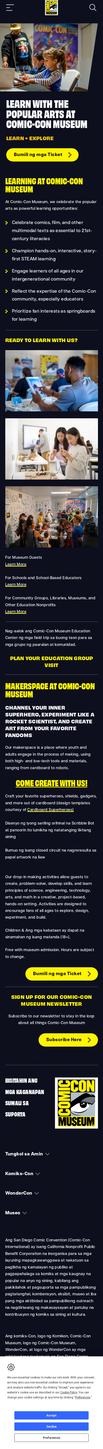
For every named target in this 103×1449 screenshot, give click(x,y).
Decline (51, 1426)
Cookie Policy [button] (68, 1392)
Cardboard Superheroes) (50, 810)
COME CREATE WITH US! (51, 782)
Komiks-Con (19, 1174)
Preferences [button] (82, 1397)
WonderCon (18, 1193)
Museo (12, 1213)
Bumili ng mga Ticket (38, 155)
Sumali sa (17, 1102)
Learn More (16, 565)
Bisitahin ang (21, 1080)
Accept (51, 1415)
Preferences (51, 1437)
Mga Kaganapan (24, 1091)
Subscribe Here (64, 1040)
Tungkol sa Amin (24, 1154)
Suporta (15, 1113)
